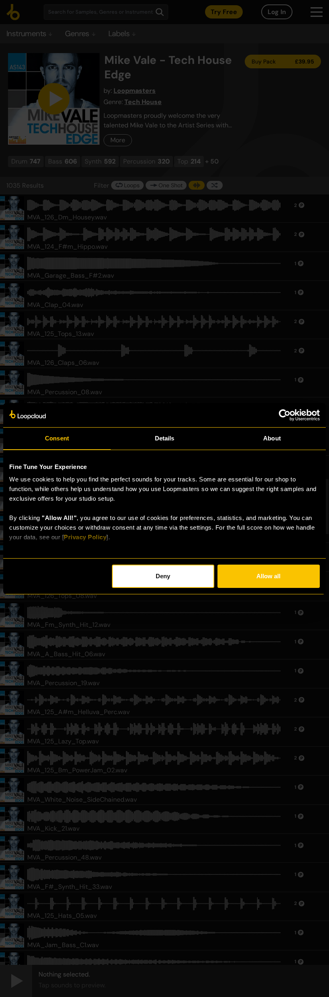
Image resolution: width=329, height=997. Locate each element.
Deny (163, 576)
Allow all (268, 576)
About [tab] (272, 438)
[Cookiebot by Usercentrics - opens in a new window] (285, 415)
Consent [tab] (57, 438)
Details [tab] (165, 438)
